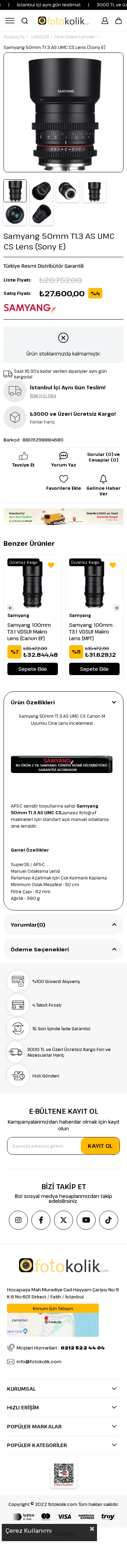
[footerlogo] (63, 1265)
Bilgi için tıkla (43, 395)
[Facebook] (40, 1220)
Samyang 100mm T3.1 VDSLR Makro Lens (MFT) (91, 632)
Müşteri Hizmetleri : (61, 1348)
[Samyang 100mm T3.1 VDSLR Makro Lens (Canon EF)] (32, 583)
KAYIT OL (100, 1146)
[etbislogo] (63, 1475)
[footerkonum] (53, 1320)
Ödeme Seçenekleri (40, 949)
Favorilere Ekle (51, 565)
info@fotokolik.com (39, 1361)
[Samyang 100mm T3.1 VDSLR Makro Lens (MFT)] (94, 583)
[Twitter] (63, 1220)
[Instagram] (18, 1220)
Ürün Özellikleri (33, 702)
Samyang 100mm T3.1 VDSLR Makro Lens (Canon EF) (29, 632)
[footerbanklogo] (63, 1516)
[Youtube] (86, 1220)
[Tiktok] (108, 1220)
